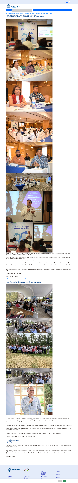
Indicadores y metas (43, 474)
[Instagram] (66, 2)
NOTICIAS (22, 10)
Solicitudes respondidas (44, 476)
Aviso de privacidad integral (44, 478)
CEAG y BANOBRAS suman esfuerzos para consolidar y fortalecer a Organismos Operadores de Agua (29, 13)
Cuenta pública (43, 477)
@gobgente (58, 471)
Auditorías (42, 475)
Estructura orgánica (43, 472)
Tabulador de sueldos (43, 473)
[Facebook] (63, 2)
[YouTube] (68, 2)
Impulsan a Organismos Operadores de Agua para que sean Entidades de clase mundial (26, 278)
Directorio (42, 471)
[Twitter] (65, 2)
